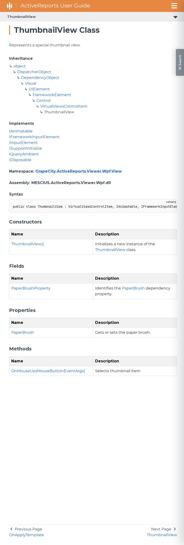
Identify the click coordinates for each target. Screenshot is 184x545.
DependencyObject (40, 77)
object (19, 66)
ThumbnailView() (27, 244)
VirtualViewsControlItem (63, 106)
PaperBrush (133, 288)
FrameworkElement (52, 95)
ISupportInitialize (25, 148)
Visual (30, 83)
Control (43, 100)
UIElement (39, 89)
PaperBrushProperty (31, 288)
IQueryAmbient (24, 154)
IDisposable (20, 160)
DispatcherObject (34, 72)
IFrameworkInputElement (34, 137)
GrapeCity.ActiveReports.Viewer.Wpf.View (78, 171)
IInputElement (23, 142)
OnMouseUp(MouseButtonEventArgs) (48, 371)
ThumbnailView (21, 17)
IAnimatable (21, 131)
